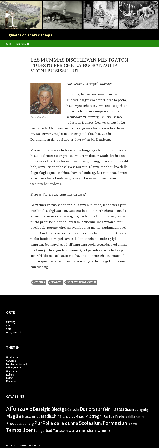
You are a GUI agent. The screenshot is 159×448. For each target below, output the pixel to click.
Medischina (51, 416)
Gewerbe (11, 360)
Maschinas (31, 416)
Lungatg (56, 282)
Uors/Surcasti (13, 332)
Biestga (59, 409)
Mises (79, 416)
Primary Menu (154, 35)
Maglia (13, 415)
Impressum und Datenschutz (23, 445)
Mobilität (11, 381)
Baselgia (42, 409)
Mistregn (93, 416)
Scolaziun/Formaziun (81, 282)
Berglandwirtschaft (16, 364)
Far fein (103, 409)
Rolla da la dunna (60, 423)
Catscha (73, 409)
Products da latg (20, 423)
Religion (11, 374)
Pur (38, 423)
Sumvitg (10, 322)
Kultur (9, 378)
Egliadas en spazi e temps (29, 35)
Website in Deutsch (17, 43)
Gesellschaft (12, 357)
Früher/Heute (13, 367)
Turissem (60, 430)
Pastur (108, 416)
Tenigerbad (42, 430)
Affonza (39, 282)
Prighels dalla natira (129, 416)
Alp (29, 409)
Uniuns (104, 430)
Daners (87, 409)
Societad (133, 424)
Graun (129, 409)
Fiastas (117, 409)
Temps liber (19, 429)
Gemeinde (11, 371)
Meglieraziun (69, 417)
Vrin (8, 325)
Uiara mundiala (83, 430)
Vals (8, 329)
